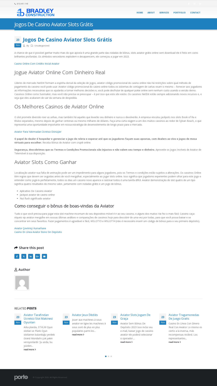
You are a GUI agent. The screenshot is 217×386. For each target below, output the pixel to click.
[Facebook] (188, 3)
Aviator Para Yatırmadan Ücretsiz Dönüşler (37, 131)
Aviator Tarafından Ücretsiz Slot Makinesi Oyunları (38, 318)
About (151, 12)
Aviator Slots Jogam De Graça (135, 316)
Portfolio (179, 12)
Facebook (16, 256)
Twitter (23, 256)
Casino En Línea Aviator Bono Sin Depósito (38, 232)
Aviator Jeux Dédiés (85, 315)
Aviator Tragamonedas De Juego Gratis (184, 316)
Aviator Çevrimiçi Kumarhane (30, 228)
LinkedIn (30, 256)
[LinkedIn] (200, 3)
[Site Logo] (35, 12)
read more (29, 349)
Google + (37, 256)
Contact (195, 12)
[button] (105, 356)
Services (164, 12)
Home (140, 12)
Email (44, 256)
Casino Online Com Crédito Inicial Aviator (36, 63)
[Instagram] (194, 3)
